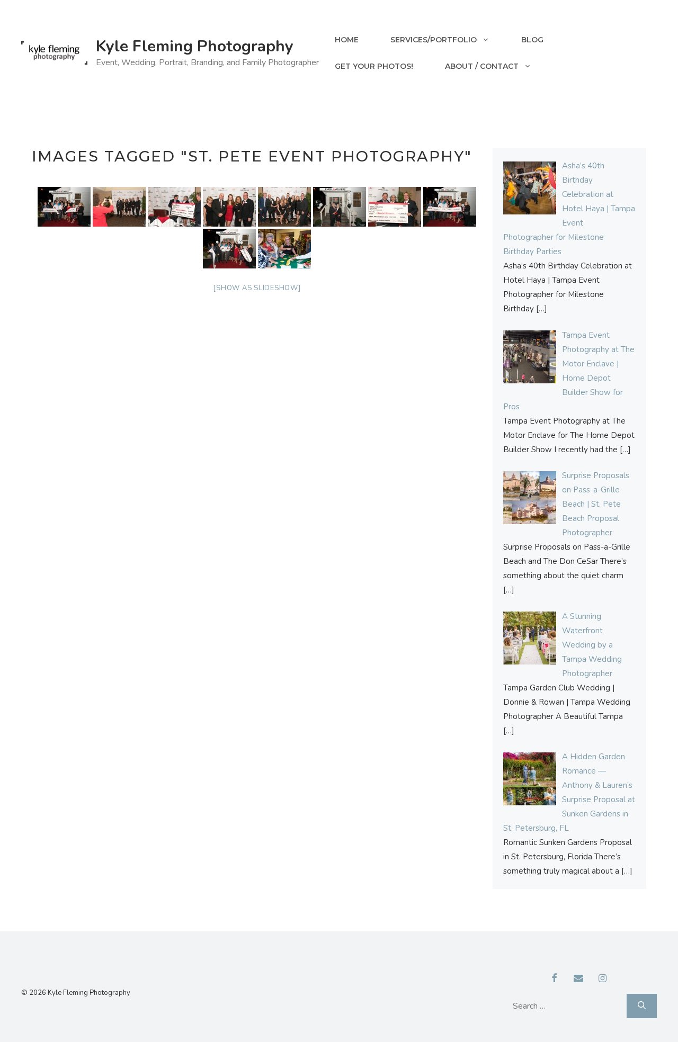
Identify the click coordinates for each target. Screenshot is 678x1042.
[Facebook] (555, 979)
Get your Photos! (374, 66)
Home (347, 39)
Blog (532, 39)
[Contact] (578, 979)
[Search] (642, 1006)
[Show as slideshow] (256, 288)
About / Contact (482, 66)
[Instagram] (603, 979)
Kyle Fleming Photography (194, 46)
